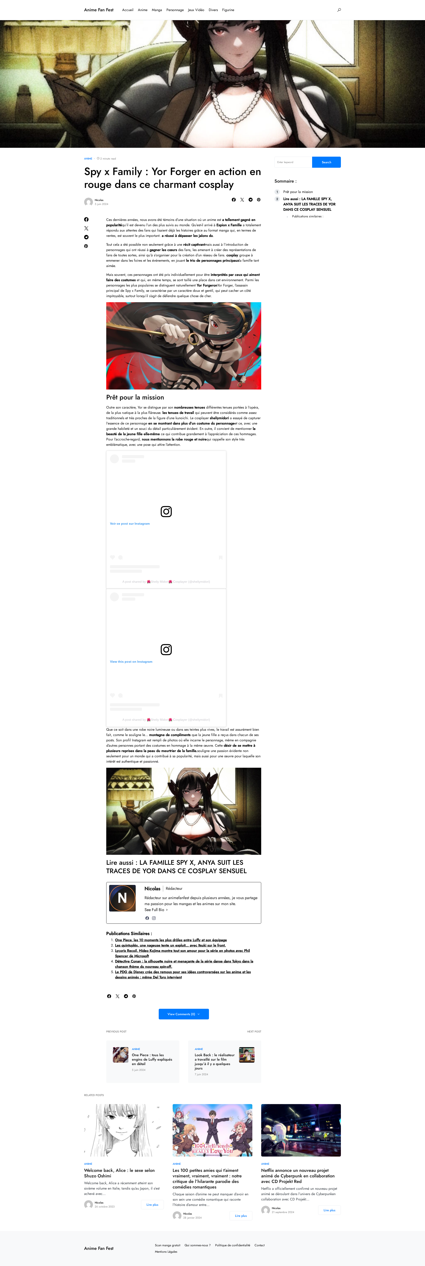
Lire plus (152, 1204)
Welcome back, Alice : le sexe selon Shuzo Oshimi (119, 1173)
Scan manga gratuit (167, 1245)
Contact (260, 1245)
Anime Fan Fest (98, 10)
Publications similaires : (307, 216)
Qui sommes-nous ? (198, 1245)
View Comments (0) (181, 1014)
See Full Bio (154, 910)
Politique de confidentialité (232, 1245)
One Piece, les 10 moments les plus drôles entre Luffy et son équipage (171, 940)
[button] (339, 10)
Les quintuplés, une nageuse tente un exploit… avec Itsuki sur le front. (170, 945)
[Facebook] (147, 918)
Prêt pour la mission (298, 191)
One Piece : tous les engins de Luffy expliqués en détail (152, 1059)
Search (326, 162)
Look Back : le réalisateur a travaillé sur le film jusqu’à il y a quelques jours (215, 1062)
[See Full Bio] (167, 910)
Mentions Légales (166, 1251)
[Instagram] (153, 918)
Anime (88, 159)
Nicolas (99, 200)
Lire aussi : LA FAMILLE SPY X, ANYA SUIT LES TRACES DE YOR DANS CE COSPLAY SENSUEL (309, 204)
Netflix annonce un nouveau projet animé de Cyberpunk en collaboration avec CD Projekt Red (298, 1176)
